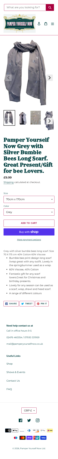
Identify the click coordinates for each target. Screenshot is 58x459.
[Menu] (52, 23)
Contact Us (13, 380)
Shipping (9, 182)
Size (6, 193)
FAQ (9, 389)
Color (6, 206)
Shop (9, 363)
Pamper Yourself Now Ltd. (33, 448)
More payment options (29, 239)
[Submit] (50, 7)
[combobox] (25, 7)
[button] (8, 78)
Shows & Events (15, 372)
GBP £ (28, 410)
